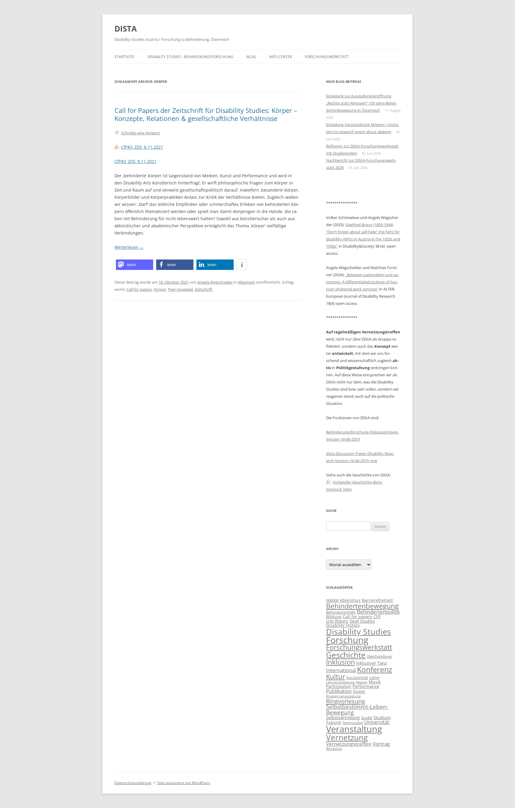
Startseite (124, 56)
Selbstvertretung (343, 717)
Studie (366, 717)
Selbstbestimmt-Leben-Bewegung (357, 709)
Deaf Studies (362, 621)
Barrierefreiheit (377, 600)
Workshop (334, 749)
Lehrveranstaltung (340, 682)
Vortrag (381, 743)
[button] (134, 265)
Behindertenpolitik (378, 611)
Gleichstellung (379, 656)
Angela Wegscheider (215, 282)
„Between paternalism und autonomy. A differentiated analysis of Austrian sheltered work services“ (362, 282)
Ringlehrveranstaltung (343, 696)
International (341, 670)
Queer (359, 691)
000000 (332, 600)
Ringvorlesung (345, 701)
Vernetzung (347, 737)
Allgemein (246, 282)
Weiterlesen (129, 247)
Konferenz (374, 669)
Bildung (334, 616)
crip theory (337, 621)
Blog (251, 56)
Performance (366, 686)
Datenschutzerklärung (132, 782)
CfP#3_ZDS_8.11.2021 (142, 147)
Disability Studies (358, 631)
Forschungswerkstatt (327, 56)
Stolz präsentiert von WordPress (183, 782)
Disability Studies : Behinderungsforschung (190, 56)
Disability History (343, 625)
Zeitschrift (203, 289)
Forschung (347, 640)
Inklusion (340, 662)
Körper (160, 289)
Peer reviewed (180, 289)
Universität (376, 722)
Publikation (339, 690)
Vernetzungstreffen (348, 743)
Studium (382, 717)
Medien (361, 682)
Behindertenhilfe (341, 612)
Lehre (374, 677)
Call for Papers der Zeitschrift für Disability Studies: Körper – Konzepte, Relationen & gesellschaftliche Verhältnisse (205, 114)
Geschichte (346, 654)
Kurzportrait (357, 677)
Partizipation (338, 686)
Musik (375, 682)
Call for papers (139, 289)
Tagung (333, 722)
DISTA (125, 28)
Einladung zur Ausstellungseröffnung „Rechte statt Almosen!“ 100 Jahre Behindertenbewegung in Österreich (361, 103)
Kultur (335, 676)
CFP (377, 616)
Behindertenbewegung (362, 606)
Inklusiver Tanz (371, 663)
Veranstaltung (354, 729)
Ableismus (350, 600)
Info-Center (280, 56)
